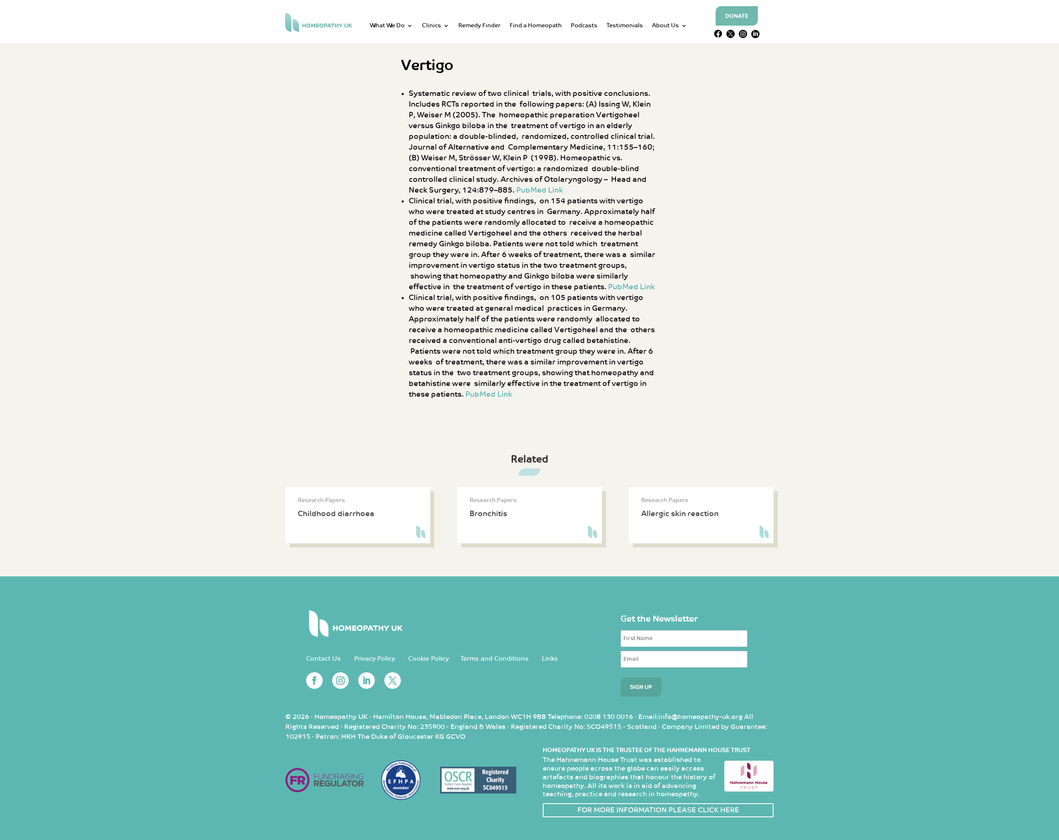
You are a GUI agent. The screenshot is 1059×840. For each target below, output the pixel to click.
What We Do (387, 26)
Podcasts (584, 26)
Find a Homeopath (536, 26)
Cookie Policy (428, 658)
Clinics (431, 26)
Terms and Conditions (494, 658)
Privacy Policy (374, 658)
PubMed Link (539, 190)
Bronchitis (488, 513)
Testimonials (624, 26)
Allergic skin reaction (680, 513)
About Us (665, 26)
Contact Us (323, 658)
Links (550, 658)
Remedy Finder (479, 26)
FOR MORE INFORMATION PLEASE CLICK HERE (658, 810)
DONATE (736, 16)
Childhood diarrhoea (336, 513)
